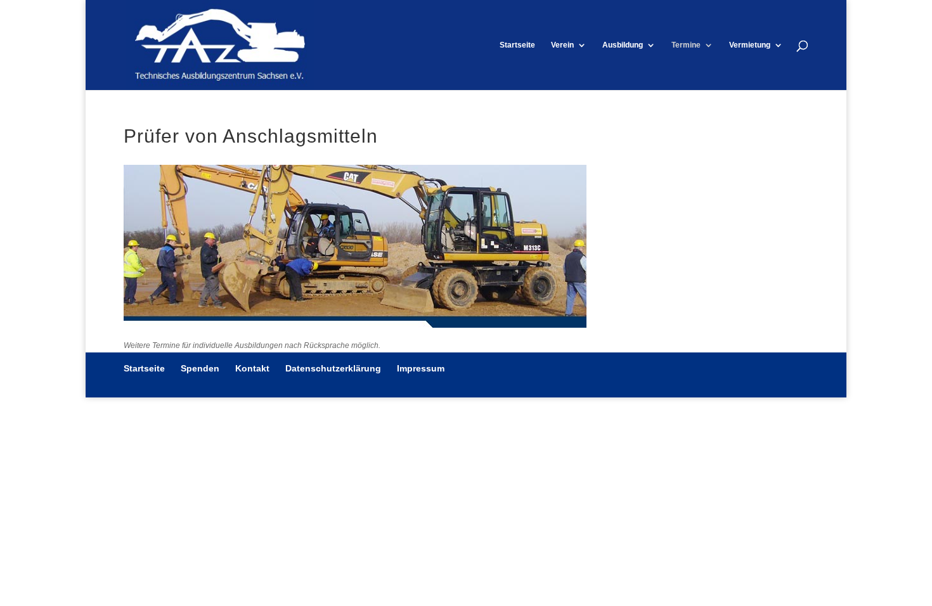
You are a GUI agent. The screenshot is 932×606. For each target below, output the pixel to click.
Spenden (200, 368)
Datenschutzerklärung (333, 368)
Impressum (420, 368)
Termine (686, 45)
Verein (562, 45)
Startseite (517, 45)
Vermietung (749, 45)
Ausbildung (622, 45)
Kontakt (252, 368)
